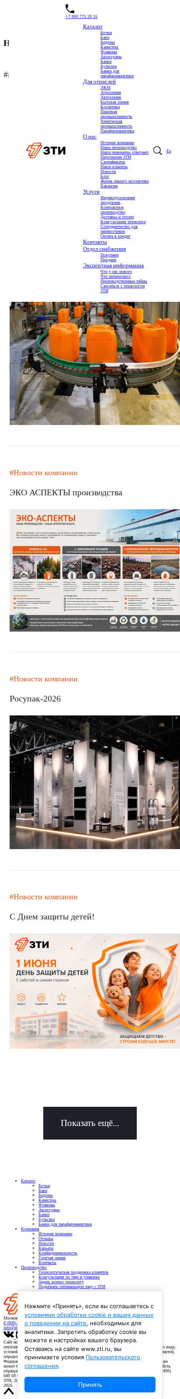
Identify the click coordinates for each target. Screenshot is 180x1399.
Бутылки (108, 66)
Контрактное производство (112, 209)
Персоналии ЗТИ (115, 157)
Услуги (91, 191)
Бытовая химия (114, 102)
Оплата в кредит (115, 236)
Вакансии (109, 185)
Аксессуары (111, 56)
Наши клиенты (114, 166)
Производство (34, 1267)
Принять (90, 1384)
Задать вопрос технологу (61, 1281)
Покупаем (109, 254)
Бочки (106, 32)
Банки (105, 61)
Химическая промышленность (116, 123)
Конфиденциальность (57, 1252)
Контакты (95, 241)
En (168, 151)
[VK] (9, 1337)
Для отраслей (99, 81)
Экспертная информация (113, 265)
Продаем (108, 259)
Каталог (93, 26)
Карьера (45, 1248)
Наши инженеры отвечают (124, 152)
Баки (104, 37)
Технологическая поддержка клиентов (73, 1272)
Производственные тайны (123, 281)
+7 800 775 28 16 (81, 16)
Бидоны (107, 42)
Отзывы (45, 1238)
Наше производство (118, 147)
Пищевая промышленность (116, 114)
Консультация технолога (122, 221)
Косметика (110, 106)
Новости (108, 171)
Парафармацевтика (117, 130)
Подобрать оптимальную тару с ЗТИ (71, 1286)
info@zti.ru (13, 1327)
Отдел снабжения (104, 248)
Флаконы (108, 51)
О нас (90, 136)
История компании (117, 142)
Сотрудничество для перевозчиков (119, 229)
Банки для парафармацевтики (117, 73)
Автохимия (110, 97)
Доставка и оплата (117, 216)
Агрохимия (110, 92)
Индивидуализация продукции (117, 200)
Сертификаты (112, 161)
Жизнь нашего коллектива (124, 181)
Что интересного (115, 276)
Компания (30, 1228)
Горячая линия (52, 1257)
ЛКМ (105, 87)
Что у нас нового (116, 271)
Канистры (109, 47)
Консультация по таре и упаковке (69, 1277)
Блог (104, 176)
